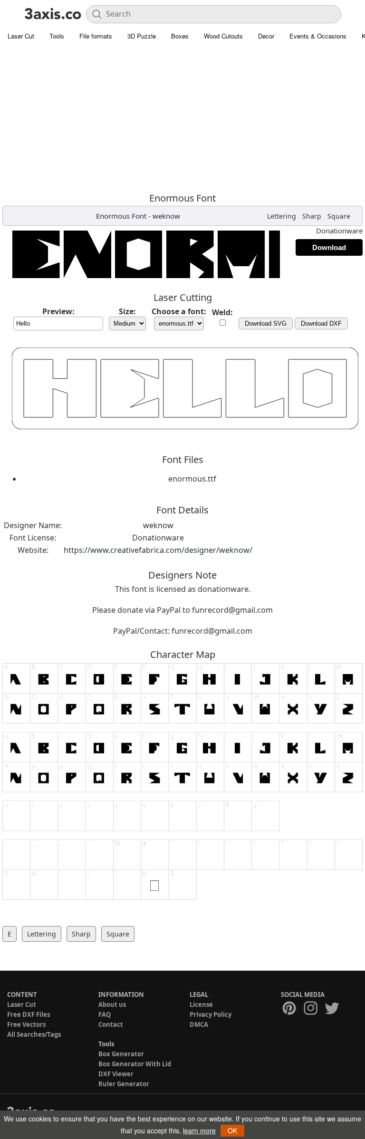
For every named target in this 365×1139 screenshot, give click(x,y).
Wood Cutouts (223, 35)
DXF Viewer (116, 1074)
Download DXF (321, 323)
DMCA (199, 1024)
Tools (56, 35)
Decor (266, 35)
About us (112, 1004)
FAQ (104, 1014)
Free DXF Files (28, 1014)
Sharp (311, 216)
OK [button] (232, 1130)
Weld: (222, 312)
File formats (95, 35)
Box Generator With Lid (134, 1064)
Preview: (58, 311)
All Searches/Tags (34, 1034)
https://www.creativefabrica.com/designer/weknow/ (158, 550)
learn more (199, 1130)
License (201, 1004)
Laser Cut (21, 35)
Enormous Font (121, 216)
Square (338, 216)
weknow (166, 216)
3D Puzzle (141, 35)
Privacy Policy (210, 1014)
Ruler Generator (123, 1084)
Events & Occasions (317, 35)
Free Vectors (26, 1024)
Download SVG (266, 323)
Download (329, 247)
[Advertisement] (182, 116)
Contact (110, 1024)
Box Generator (121, 1054)
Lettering (281, 216)
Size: (127, 311)
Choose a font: (179, 311)
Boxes (180, 35)
